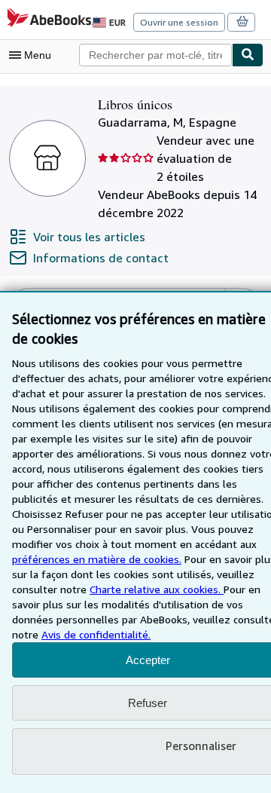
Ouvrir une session (179, 22)
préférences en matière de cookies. (96, 559)
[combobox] (155, 55)
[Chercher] (248, 55)
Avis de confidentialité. (96, 634)
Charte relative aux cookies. (157, 589)
